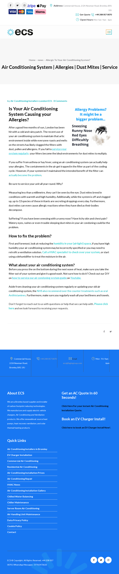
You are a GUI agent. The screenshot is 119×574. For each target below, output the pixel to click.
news (40, 60)
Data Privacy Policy (17, 520)
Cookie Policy (14, 526)
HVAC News (13, 484)
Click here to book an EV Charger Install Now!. (86, 427)
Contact (11, 532)
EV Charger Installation (19, 455)
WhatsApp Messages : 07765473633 (30, 564)
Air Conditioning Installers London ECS (31, 100)
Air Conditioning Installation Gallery (26, 490)
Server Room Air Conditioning (23, 508)
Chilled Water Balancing (20, 496)
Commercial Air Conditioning (22, 460)
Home (32, 60)
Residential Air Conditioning (22, 466)
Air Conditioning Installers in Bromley (27, 449)
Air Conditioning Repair (19, 478)
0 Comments (60, 100)
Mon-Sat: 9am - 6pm (102, 20)
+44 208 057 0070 (48, 359)
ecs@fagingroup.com (72, 363)
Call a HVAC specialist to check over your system (71, 252)
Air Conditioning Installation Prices (26, 472)
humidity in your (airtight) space (72, 243)
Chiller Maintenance (18, 502)
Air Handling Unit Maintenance (23, 514)
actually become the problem (25, 175)
